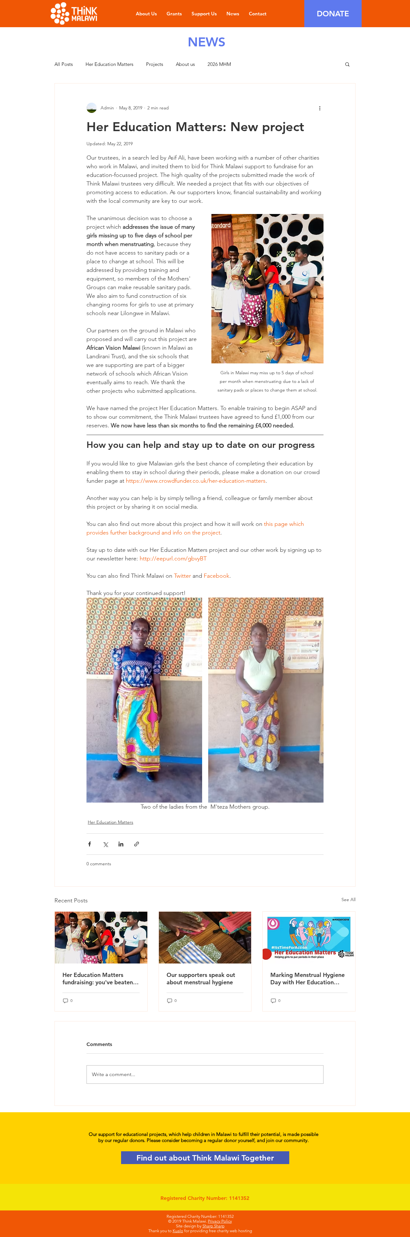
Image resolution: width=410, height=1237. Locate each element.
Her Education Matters (109, 64)
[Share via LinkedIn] (121, 844)
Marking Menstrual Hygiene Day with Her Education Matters (307, 978)
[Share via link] (137, 844)
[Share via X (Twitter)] (105, 844)
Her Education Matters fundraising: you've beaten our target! (97, 978)
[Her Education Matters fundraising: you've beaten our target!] (101, 937)
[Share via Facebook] (89, 844)
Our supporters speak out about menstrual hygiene (201, 978)
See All (348, 899)
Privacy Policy (220, 1221)
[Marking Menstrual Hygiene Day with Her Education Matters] (309, 937)
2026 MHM (219, 64)
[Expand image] (144, 700)
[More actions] (320, 108)
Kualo (178, 1230)
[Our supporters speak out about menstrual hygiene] (205, 937)
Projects (154, 64)
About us (185, 64)
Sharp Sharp (213, 1226)
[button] (347, 64)
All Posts (63, 64)
